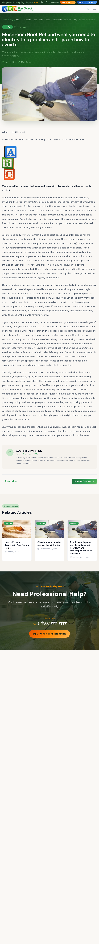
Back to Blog (11, 481)
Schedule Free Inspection (51, 633)
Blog (11, 20)
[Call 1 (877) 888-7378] (88, 8)
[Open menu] (94, 8)
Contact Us (66, 2)
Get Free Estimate (83, 481)
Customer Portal (86, 2)
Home (4, 20)
